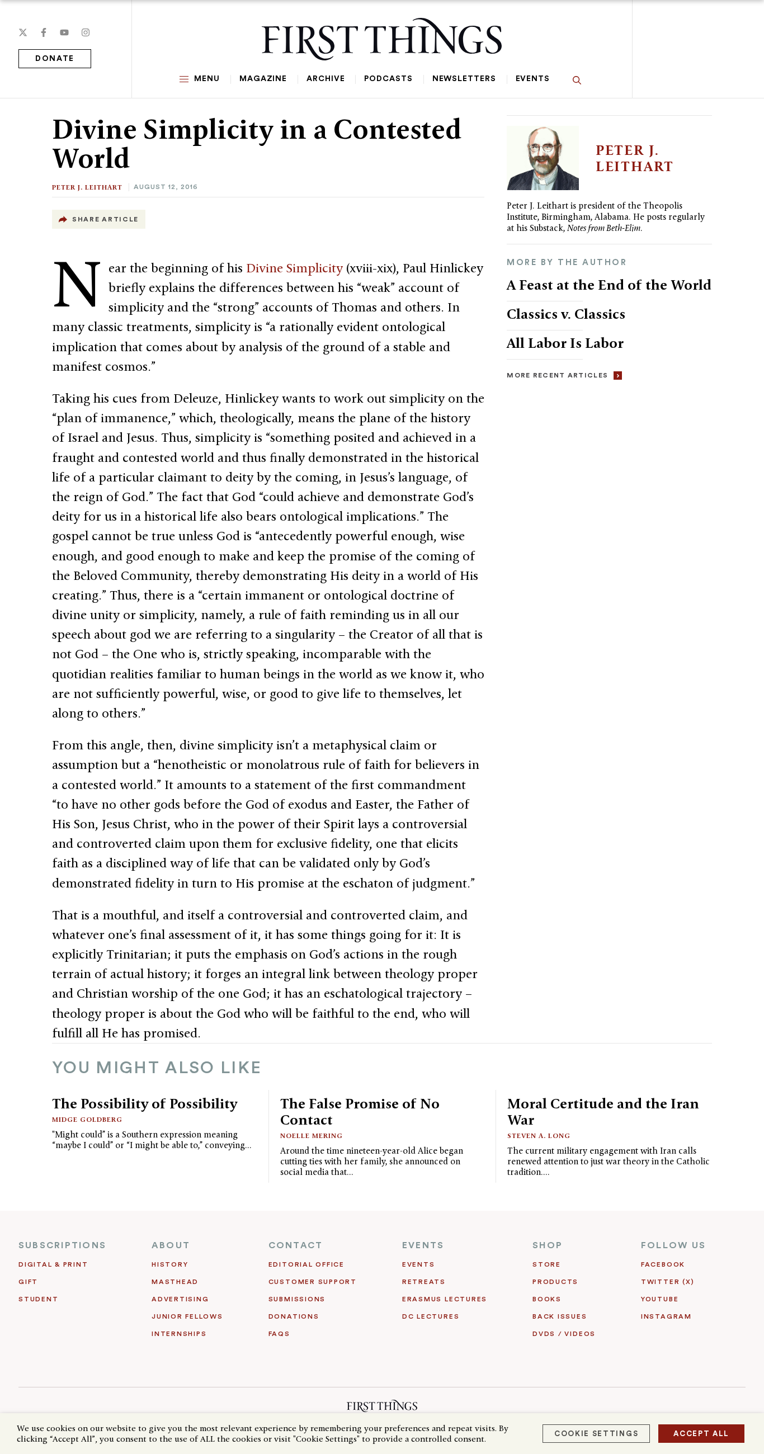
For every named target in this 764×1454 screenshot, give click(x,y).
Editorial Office (306, 1264)
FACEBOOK (663, 1264)
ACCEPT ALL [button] (701, 1433)
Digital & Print (53, 1264)
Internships (179, 1333)
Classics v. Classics (566, 314)
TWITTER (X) (667, 1281)
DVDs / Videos (564, 1333)
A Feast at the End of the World (609, 285)
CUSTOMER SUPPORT (312, 1281)
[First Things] (382, 39)
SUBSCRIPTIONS (62, 1245)
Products (555, 1281)
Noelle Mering (311, 1135)
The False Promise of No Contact (360, 1111)
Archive (325, 79)
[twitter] (22, 32)
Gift (28, 1281)
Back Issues (559, 1316)
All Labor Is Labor (565, 343)
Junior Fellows (187, 1316)
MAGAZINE (263, 79)
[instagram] (85, 32)
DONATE (54, 59)
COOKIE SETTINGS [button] (596, 1433)
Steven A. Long (538, 1135)
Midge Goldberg (87, 1119)
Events (533, 79)
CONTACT (295, 1245)
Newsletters (464, 79)
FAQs (279, 1333)
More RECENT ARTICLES (557, 375)
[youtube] (64, 32)
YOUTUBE (659, 1299)
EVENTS (423, 1245)
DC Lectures (430, 1316)
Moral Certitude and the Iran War (603, 1111)
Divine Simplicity (294, 268)
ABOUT (171, 1245)
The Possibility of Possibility (144, 1103)
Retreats (424, 1281)
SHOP (547, 1245)
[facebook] (44, 32)
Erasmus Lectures (444, 1299)
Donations (293, 1316)
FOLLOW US (673, 1245)
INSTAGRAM (666, 1316)
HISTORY (170, 1264)
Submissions (297, 1299)
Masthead (175, 1281)
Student (38, 1299)
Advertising (180, 1299)
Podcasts (388, 79)
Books (547, 1299)
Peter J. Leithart (87, 187)
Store (546, 1264)
